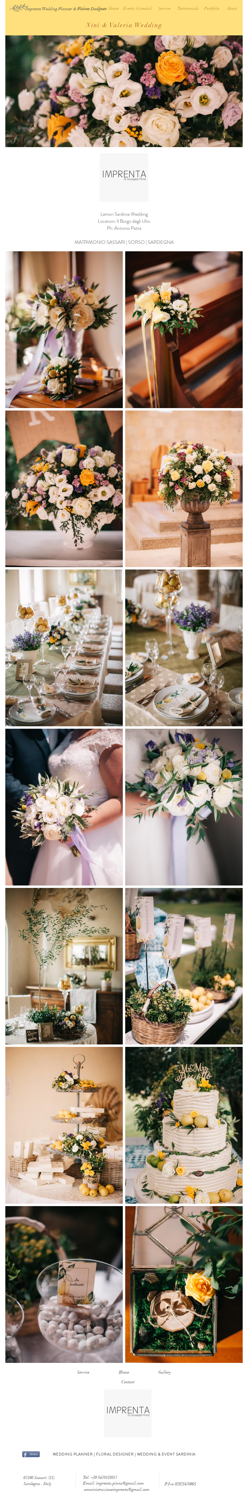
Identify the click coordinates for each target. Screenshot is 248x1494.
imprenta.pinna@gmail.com (120, 1483)
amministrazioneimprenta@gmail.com (116, 1489)
